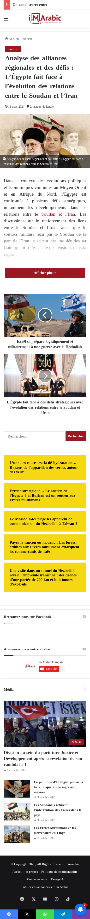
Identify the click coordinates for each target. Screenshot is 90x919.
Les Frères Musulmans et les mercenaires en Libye (55, 830)
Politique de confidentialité (59, 872)
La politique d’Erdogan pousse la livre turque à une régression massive (58, 787)
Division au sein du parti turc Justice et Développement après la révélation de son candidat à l (43, 758)
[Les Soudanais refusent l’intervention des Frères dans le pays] (17, 811)
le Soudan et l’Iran (53, 214)
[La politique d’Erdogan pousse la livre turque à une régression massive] (17, 789)
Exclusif (26, 39)
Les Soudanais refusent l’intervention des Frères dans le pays (57, 810)
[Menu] (6, 20)
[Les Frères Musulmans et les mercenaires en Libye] (17, 834)
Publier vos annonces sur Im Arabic (45, 887)
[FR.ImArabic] (45, 18)
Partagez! (57, 879)
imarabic (73, 864)
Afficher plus (44, 273)
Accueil (13, 39)
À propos (32, 872)
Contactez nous (37, 879)
